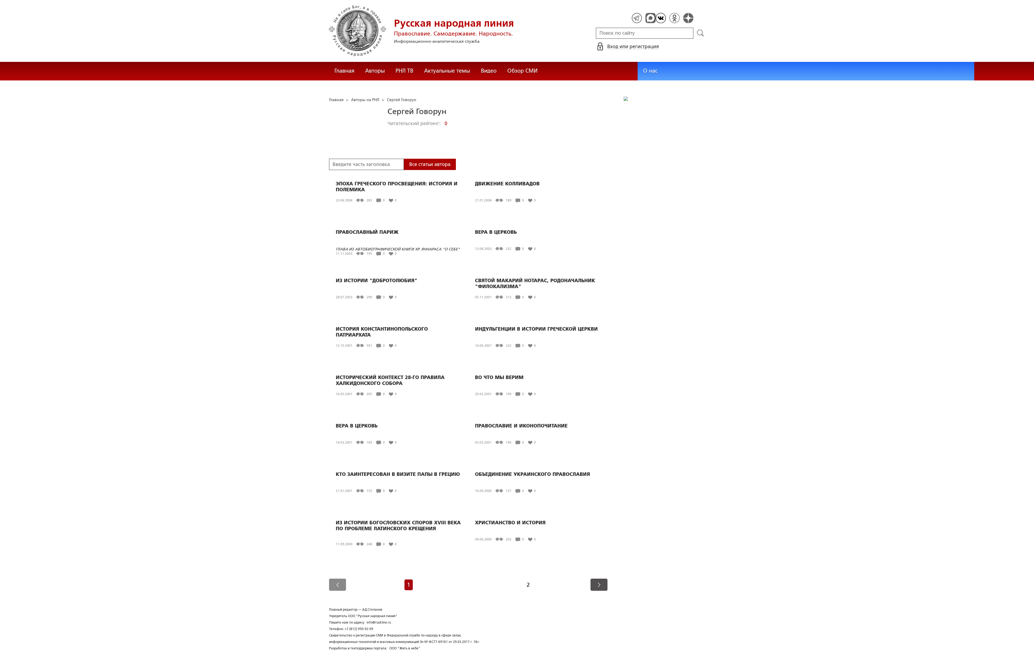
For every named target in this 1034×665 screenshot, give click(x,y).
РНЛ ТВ (404, 71)
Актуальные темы (447, 71)
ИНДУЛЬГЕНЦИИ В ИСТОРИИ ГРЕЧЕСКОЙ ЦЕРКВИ (536, 329)
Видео (489, 71)
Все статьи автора (429, 164)
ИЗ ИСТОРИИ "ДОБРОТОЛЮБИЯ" (376, 280)
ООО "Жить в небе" (404, 648)
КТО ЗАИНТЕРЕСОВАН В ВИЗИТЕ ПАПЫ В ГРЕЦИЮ (398, 474)
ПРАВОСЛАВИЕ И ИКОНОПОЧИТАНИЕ (521, 426)
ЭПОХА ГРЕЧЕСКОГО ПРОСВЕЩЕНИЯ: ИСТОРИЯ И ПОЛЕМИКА (396, 186)
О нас (650, 71)
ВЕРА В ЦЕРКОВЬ (496, 232)
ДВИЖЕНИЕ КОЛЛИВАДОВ (507, 183)
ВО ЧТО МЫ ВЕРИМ (499, 377)
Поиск (700, 33)
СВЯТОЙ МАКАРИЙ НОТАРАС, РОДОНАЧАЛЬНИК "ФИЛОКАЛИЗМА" (535, 283)
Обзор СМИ (522, 71)
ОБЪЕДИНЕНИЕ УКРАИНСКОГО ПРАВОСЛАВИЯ (532, 474)
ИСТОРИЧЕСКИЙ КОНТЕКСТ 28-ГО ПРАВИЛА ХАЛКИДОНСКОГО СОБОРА (390, 380)
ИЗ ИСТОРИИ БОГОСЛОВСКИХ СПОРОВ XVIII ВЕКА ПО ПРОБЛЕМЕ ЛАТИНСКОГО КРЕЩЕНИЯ (398, 525)
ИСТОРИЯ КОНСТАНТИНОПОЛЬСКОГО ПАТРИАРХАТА (382, 332)
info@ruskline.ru (378, 622)
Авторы (375, 71)
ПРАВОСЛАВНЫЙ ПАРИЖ (367, 232)
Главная (344, 71)
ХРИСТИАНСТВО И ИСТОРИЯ (510, 522)
